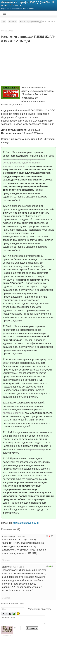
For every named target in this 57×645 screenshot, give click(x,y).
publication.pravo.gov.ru (26, 523)
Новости (12, 22)
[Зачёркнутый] (6, 614)
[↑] (47, 536)
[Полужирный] (3, 614)
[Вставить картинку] (14, 614)
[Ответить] (6, 560)
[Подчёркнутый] (10, 614)
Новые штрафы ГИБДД (30, 22)
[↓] (52, 536)
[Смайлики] (18, 614)
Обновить (7, 635)
